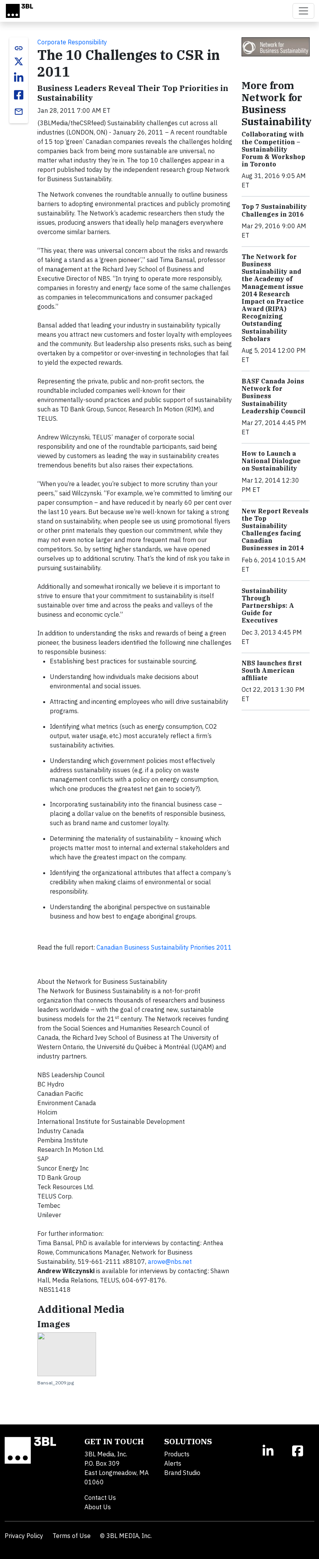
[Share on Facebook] (18, 95)
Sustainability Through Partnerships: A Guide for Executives (268, 606)
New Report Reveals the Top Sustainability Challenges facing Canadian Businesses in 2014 (275, 529)
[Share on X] (18, 61)
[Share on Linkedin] (18, 78)
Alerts (172, 1463)
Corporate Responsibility (72, 42)
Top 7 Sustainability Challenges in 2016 (274, 210)
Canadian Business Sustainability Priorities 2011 (164, 947)
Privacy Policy (24, 1536)
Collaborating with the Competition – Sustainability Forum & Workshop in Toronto (273, 149)
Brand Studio (182, 1473)
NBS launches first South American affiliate (272, 670)
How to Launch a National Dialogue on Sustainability (271, 461)
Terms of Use (72, 1536)
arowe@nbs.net (170, 1261)
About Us (97, 1507)
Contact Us (100, 1497)
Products (176, 1454)
